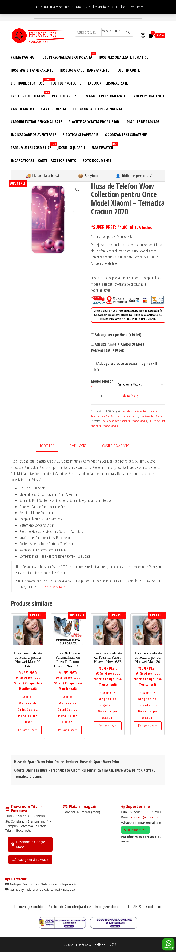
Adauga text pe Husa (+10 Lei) (117, 334)
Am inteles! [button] (137, 6)
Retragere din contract (112, 906)
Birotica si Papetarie (80, 134)
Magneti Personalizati (105, 95)
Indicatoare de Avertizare (33, 134)
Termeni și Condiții (28, 906)
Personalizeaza (27, 729)
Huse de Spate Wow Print (135, 411)
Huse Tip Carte (127, 70)
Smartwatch (103, 146)
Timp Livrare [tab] (78, 445)
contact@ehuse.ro (144, 817)
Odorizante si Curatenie (126, 134)
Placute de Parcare (143, 121)
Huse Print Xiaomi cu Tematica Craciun (119, 416)
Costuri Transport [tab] (115, 445)
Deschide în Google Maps (30, 844)
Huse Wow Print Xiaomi (151, 416)
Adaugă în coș (130, 395)
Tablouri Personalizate (108, 83)
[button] (77, 189)
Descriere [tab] (47, 445)
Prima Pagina (22, 57)
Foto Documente (97, 160)
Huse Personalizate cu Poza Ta (68, 56)
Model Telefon (102, 381)
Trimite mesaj (137, 830)
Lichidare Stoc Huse (29, 82)
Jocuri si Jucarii (71, 147)
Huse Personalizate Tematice (123, 57)
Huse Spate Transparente (32, 70)
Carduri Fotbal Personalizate (36, 121)
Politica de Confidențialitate (69, 906)
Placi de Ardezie (65, 95)
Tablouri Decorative (30, 94)
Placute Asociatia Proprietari (94, 121)
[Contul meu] (143, 35)
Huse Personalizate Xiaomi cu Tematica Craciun (123, 421)
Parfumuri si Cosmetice (33, 146)
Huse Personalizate (53, 586)
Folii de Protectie (66, 83)
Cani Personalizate (148, 95)
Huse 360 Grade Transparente (84, 70)
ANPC (137, 906)
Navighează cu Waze (33, 859)
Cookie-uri (122, 6)
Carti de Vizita (53, 108)
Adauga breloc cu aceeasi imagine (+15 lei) (126, 366)
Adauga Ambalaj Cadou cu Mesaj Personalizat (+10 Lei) (118, 347)
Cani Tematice (23, 108)
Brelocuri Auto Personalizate (98, 108)
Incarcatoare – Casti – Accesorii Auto (43, 160)
